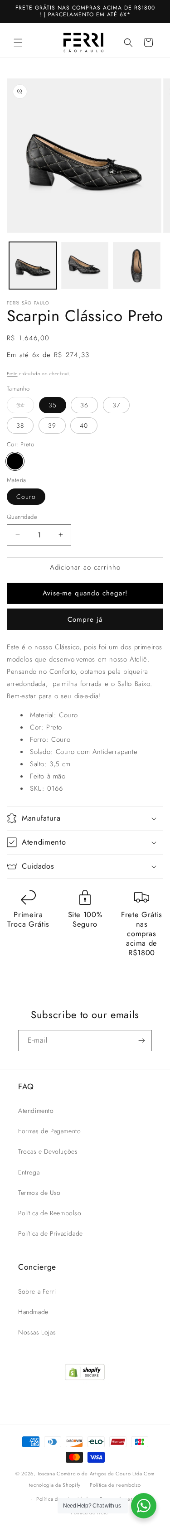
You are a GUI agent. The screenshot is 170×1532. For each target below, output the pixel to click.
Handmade (33, 1311)
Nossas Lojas (37, 1332)
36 (84, 405)
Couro (26, 496)
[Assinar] (141, 1040)
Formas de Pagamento (49, 1131)
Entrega (28, 1172)
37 (116, 405)
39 (52, 425)
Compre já (85, 619)
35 (53, 405)
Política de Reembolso (50, 1213)
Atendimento (36, 1110)
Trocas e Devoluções (48, 1151)
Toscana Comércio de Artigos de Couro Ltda (89, 1473)
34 (25, 406)
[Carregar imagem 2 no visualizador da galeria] (85, 266)
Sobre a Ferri (37, 1291)
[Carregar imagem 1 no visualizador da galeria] (33, 266)
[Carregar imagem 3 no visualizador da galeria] (136, 266)
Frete (12, 373)
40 (84, 425)
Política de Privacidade (50, 1233)
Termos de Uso (39, 1192)
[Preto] (15, 461)
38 (20, 425)
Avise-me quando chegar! (85, 593)
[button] (18, 43)
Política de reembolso (115, 1485)
